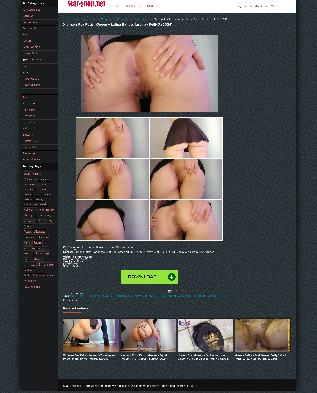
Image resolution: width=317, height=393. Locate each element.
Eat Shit (28, 195)
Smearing (29, 153)
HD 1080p (148, 6)
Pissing (27, 226)
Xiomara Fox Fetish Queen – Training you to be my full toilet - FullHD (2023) (89, 357)
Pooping (43, 237)
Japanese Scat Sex (102, 296)
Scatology (29, 122)
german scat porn (45, 210)
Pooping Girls (31, 85)
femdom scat (30, 204)
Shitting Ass (30, 147)
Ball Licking (168, 296)
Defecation (44, 180)
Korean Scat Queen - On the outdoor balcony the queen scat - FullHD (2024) (203, 357)
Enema (27, 35)
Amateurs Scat (32, 10)
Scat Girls (29, 110)
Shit (25, 129)
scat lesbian (30, 248)
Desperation (30, 22)
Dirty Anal (29, 28)
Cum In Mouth (79, 296)
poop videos (30, 237)
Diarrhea (43, 185)
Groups (27, 41)
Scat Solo (29, 104)
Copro (36, 174)
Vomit (50, 276)
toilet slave (29, 270)
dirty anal (28, 190)
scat (81, 300)
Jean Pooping (31, 47)
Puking (27, 243)
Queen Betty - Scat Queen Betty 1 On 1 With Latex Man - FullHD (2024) (260, 357)
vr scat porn (30, 281)
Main (117, 6)
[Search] (239, 6)
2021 (27, 174)
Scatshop (42, 253)
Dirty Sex (41, 190)
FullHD (28, 210)
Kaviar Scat (30, 53)
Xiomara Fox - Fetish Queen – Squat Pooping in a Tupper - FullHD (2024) (144, 357)
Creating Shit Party (128, 296)
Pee (25, 91)
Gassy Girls (185, 296)
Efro (37, 195)
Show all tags (31, 287)
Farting (39, 200)
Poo (25, 73)
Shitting (28, 135)
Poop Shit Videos (205, 296)
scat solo (28, 254)
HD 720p (131, 6)
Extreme (28, 200)
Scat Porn (29, 116)
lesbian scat (30, 221)
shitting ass (29, 265)
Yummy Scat (151, 296)
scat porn (43, 248)
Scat (25, 97)
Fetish (43, 204)
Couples (28, 16)
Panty (26, 66)
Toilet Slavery (31, 160)
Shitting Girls (31, 141)
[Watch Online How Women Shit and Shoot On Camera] (86, 6)
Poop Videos (31, 79)
